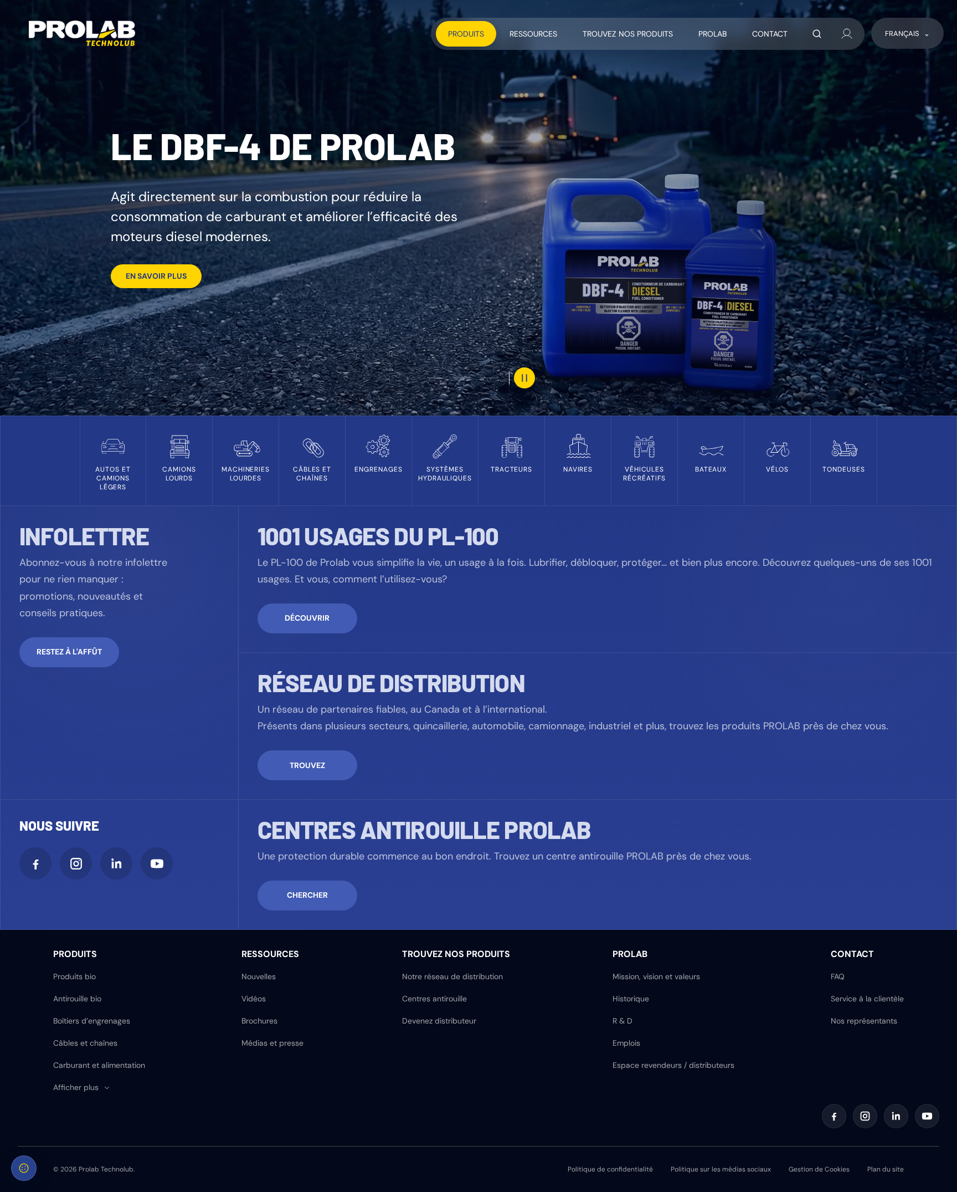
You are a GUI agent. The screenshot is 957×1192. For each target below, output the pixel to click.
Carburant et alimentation (99, 1065)
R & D (622, 1021)
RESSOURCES (533, 34)
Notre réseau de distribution (452, 976)
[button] (82, 1087)
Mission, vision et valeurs (656, 976)
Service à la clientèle (867, 999)
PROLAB (712, 34)
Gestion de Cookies (819, 1169)
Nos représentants (864, 1021)
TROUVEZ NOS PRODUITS (628, 34)
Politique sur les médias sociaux (721, 1169)
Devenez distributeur (439, 1021)
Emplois (626, 1043)
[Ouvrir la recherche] (817, 34)
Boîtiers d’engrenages (91, 1021)
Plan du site (885, 1169)
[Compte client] (847, 34)
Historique (631, 999)
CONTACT (770, 34)
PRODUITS (466, 34)
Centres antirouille (434, 999)
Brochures (259, 1021)
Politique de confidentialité (610, 1169)
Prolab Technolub (106, 1169)
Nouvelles (258, 976)
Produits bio (74, 976)
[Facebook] (35, 863)
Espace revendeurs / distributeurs (673, 1065)
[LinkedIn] (116, 863)
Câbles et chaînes (85, 1043)
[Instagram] (76, 863)
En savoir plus (156, 276)
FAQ (838, 976)
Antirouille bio (77, 999)
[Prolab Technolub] (82, 33)
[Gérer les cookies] (24, 1168)
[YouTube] (157, 863)
